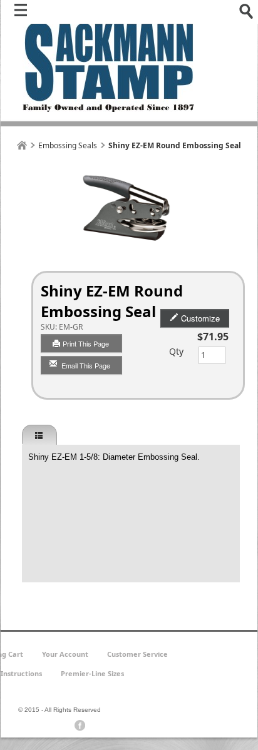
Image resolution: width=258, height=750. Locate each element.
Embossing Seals (67, 145)
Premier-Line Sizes (92, 673)
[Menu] (23, 13)
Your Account (65, 654)
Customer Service (137, 654)
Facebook (80, 725)
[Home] (22, 145)
